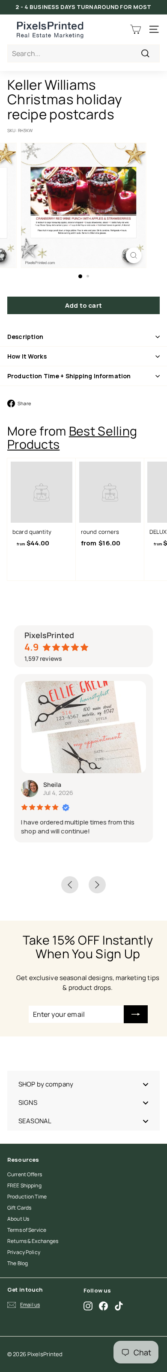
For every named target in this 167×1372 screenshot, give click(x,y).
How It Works (27, 356)
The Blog (17, 1263)
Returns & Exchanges (32, 1241)
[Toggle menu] (145, 1084)
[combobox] (83, 53)
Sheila (52, 784)
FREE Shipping (24, 1185)
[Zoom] (133, 255)
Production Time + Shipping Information (69, 376)
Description (25, 337)
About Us (18, 1218)
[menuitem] (83, 1084)
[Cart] (135, 29)
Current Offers (24, 1174)
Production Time (27, 1196)
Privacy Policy (23, 1252)
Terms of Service (26, 1230)
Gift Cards (19, 1207)
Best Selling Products (72, 438)
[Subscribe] (136, 1014)
